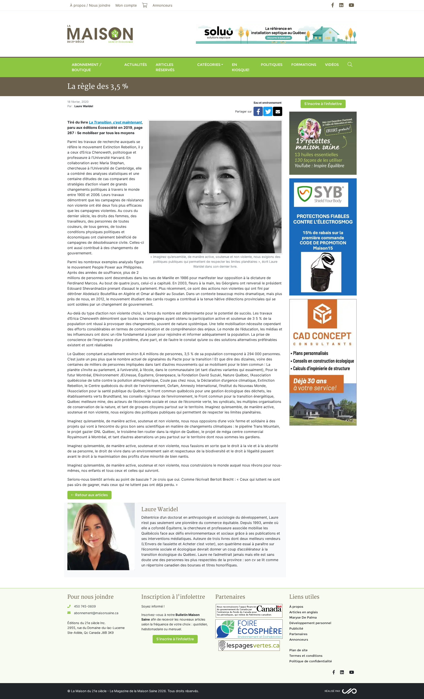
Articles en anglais (303, 612)
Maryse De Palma (303, 617)
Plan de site (298, 650)
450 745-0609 (85, 606)
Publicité (296, 628)
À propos (296, 607)
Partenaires (298, 634)
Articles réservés (165, 67)
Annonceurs (298, 640)
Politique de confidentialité (310, 661)
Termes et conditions (305, 656)
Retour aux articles (91, 495)
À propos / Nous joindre (90, 5)
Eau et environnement (268, 102)
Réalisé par (332, 691)
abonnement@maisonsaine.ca (96, 613)
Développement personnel (310, 623)
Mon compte (126, 5)
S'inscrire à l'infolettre (323, 104)
